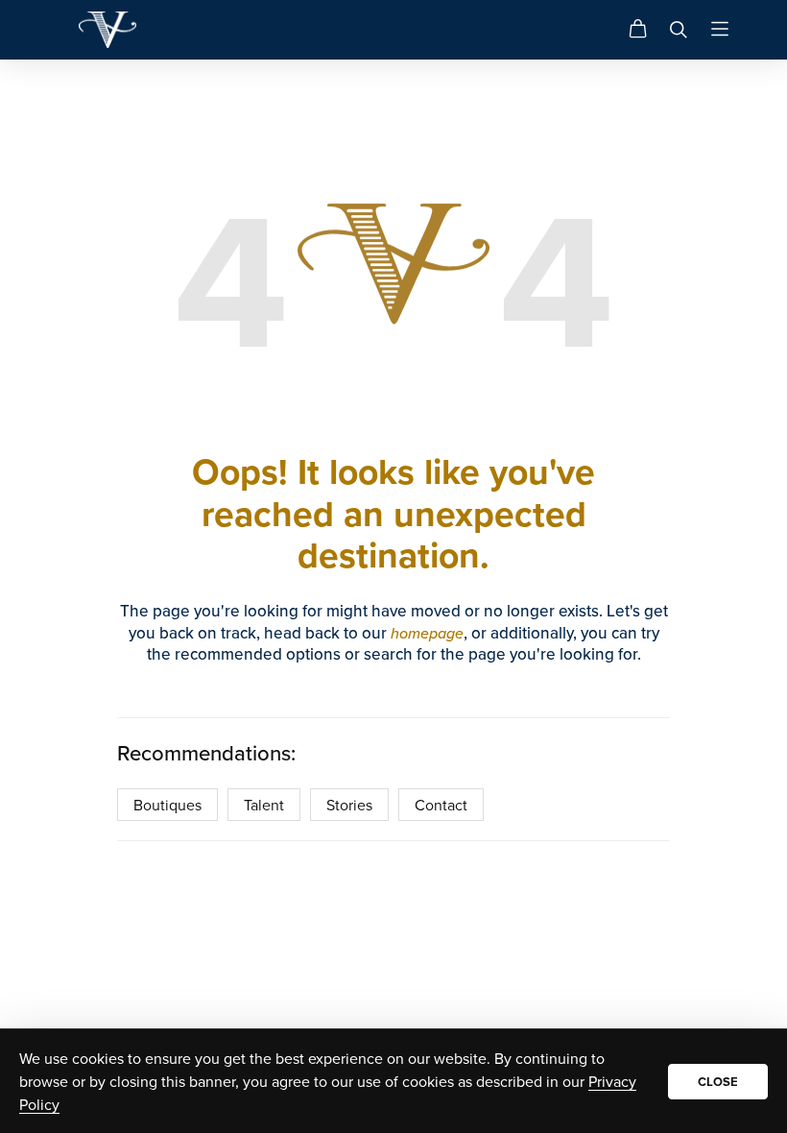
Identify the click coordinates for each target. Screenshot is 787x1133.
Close (718, 1082)
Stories (349, 804)
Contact (441, 804)
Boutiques (167, 804)
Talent (264, 804)
